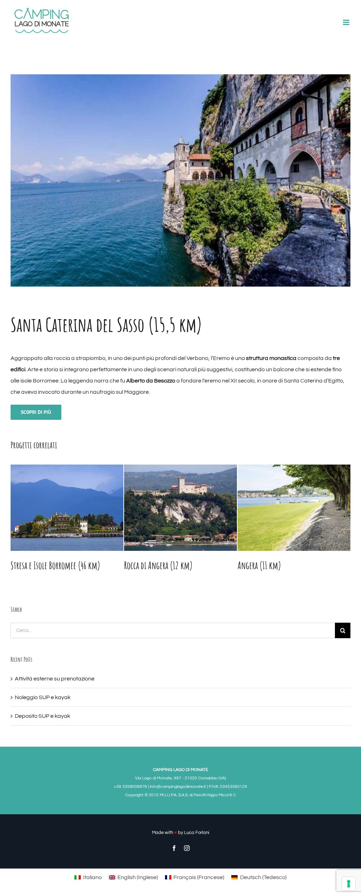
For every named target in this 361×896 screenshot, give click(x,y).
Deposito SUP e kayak (42, 716)
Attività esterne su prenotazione (54, 679)
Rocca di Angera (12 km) (45, 565)
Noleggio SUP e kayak (43, 697)
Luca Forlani (196, 832)
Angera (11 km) (146, 565)
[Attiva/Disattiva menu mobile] (346, 22)
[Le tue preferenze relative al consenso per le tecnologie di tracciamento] (348, 883)
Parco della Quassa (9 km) (273, 565)
